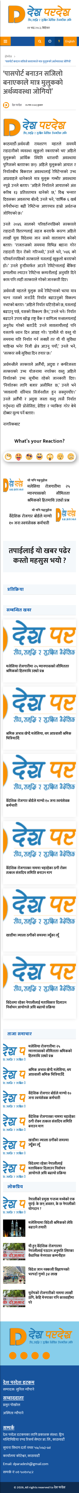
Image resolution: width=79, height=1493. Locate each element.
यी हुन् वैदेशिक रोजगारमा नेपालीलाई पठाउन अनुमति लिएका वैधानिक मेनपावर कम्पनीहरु (51, 1251)
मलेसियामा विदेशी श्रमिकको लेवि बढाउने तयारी (50, 1225)
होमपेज (8, 56)
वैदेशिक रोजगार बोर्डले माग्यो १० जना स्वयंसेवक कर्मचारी (38, 803)
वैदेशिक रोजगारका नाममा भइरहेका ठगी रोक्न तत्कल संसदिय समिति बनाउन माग (36, 870)
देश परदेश (17, 105)
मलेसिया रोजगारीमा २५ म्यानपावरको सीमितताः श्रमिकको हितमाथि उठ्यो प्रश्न (37, 668)
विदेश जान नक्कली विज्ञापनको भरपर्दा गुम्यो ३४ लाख (48, 1272)
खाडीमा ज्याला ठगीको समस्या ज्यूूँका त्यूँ (32, 935)
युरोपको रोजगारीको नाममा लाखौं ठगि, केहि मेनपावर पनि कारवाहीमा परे (51, 1298)
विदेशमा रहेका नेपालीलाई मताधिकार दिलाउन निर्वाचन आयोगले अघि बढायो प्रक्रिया (36, 1005)
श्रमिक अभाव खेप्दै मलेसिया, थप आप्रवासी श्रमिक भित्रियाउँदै (38, 736)
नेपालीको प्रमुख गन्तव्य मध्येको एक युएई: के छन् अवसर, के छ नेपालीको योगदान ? (51, 1204)
